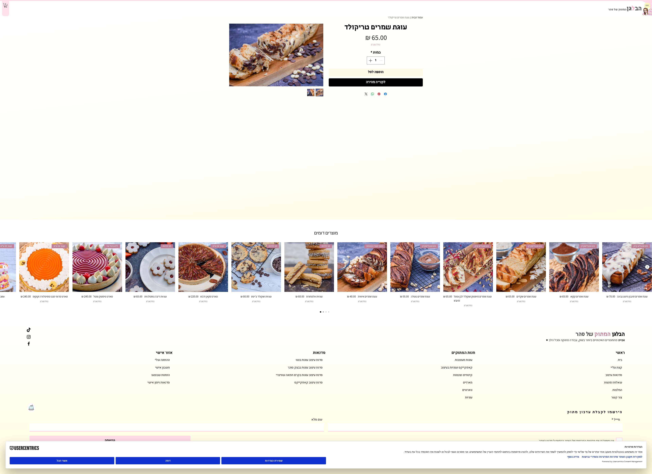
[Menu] (647, 5)
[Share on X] (366, 94)
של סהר (600, 334)
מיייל (617, 419)
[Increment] (370, 60)
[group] (326, 274)
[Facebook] (28, 343)
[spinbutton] (375, 60)
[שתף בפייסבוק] (385, 94)
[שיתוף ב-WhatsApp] (372, 94)
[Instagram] (28, 336)
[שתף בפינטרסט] (379, 94)
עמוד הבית (417, 17)
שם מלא (316, 419)
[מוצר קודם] (647, 267)
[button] (5, 5)
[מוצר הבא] (5, 267)
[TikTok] (28, 330)
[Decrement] (381, 60)
